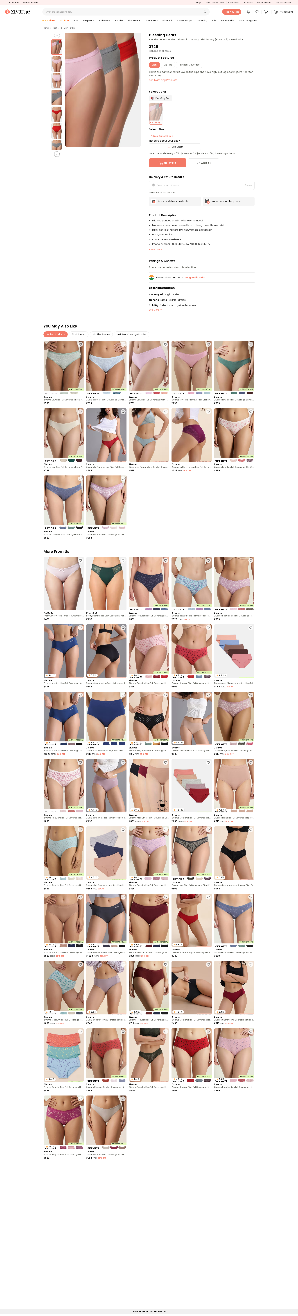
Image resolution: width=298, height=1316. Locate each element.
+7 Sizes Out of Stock (161, 136)
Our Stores (248, 2)
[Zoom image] (103, 90)
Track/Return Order (214, 2)
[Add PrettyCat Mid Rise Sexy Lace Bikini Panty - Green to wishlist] (123, 560)
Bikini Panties (69, 28)
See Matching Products (163, 80)
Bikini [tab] (154, 64)
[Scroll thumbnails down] (57, 154)
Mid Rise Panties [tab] (101, 334)
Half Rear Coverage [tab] (189, 64)
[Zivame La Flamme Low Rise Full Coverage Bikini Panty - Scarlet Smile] (106, 435)
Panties (56, 28)
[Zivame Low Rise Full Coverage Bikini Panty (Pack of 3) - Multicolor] (149, 367)
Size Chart (177, 146)
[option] (56, 47)
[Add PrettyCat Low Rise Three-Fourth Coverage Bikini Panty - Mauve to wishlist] (80, 560)
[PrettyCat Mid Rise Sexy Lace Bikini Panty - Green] (106, 584)
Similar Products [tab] (55, 334)
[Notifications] (248, 12)
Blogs (198, 2)
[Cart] (266, 12)
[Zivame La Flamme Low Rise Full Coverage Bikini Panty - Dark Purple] (192, 435)
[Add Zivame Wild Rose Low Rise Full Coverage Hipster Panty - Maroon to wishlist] (123, 1166)
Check (248, 185)
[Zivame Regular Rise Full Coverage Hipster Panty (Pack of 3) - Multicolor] (149, 584)
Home (46, 28)
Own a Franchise (283, 2)
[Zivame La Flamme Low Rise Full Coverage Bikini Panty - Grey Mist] (149, 435)
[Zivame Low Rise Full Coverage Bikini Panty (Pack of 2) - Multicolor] (64, 367)
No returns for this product (227, 201)
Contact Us (233, 2)
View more (155, 249)
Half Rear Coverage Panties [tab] (131, 334)
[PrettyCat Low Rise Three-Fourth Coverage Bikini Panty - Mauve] (64, 584)
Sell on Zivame (264, 2)
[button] (205, 11)
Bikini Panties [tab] (79, 334)
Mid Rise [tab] (168, 64)
